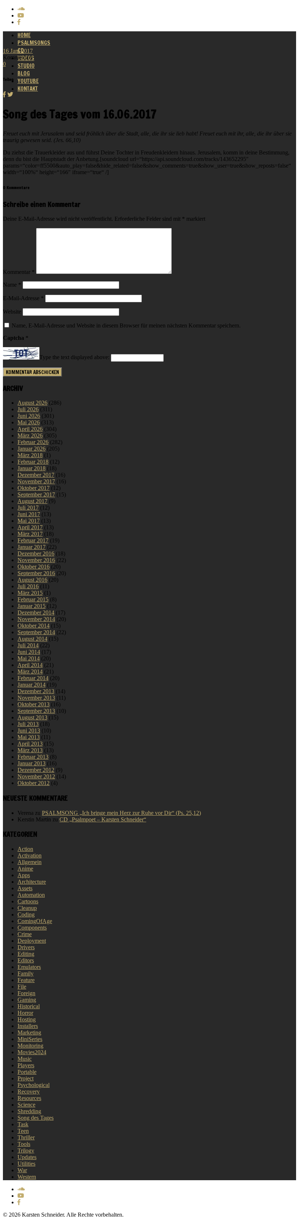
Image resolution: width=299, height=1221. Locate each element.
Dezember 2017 (36, 475)
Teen (23, 1131)
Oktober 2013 (34, 704)
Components (32, 927)
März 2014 (30, 671)
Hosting (27, 1019)
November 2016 (36, 560)
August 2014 (32, 639)
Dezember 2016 (36, 553)
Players (26, 1065)
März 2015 (30, 593)
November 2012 (36, 776)
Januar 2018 (32, 468)
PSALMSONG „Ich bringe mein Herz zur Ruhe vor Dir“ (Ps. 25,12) (121, 813)
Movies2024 (32, 1052)
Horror (25, 1013)
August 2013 (32, 717)
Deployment (32, 941)
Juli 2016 (28, 586)
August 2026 (32, 403)
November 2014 (36, 619)
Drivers (26, 947)
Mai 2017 (29, 521)
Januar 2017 (32, 547)
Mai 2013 (29, 737)
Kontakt (28, 89)
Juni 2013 (29, 730)
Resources (29, 1098)
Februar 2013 (33, 757)
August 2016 (32, 580)
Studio (26, 66)
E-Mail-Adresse (23, 298)
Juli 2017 (28, 508)
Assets (25, 888)
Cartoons (28, 901)
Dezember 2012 (36, 770)
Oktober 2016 (34, 567)
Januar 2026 (32, 448)
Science (26, 1105)
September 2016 (36, 573)
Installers (28, 1026)
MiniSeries (30, 1039)
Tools (24, 1144)
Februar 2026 (33, 442)
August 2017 (32, 501)
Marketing (29, 1032)
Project (26, 1078)
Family (26, 973)
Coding (26, 914)
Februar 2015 (33, 599)
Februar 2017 (33, 540)
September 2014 (36, 632)
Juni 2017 (29, 514)
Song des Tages (36, 1118)
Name (12, 285)
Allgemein (30, 862)
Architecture (32, 882)
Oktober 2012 (34, 783)
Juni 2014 (29, 652)
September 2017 (36, 494)
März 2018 (30, 455)
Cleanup (27, 908)
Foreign (26, 993)
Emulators (29, 967)
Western (27, 1177)
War (22, 1170)
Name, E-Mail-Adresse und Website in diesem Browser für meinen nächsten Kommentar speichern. (126, 325)
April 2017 (30, 527)
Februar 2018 (33, 462)
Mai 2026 (29, 422)
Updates (27, 1157)
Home (24, 35)
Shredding (29, 1111)
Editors (26, 960)
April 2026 (30, 429)
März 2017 (30, 534)
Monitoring (30, 1046)
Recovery (29, 1091)
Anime (25, 868)
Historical (29, 1006)
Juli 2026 (28, 409)
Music (25, 1059)
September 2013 (36, 711)
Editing (26, 954)
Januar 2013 (32, 763)
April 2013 (30, 744)
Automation (31, 895)
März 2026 (30, 435)
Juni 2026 (29, 416)
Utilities (26, 1164)
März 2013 (30, 750)
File (22, 987)
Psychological (34, 1085)
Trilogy (26, 1150)
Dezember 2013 (36, 691)
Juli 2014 (28, 645)
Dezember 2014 (36, 612)
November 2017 (36, 481)
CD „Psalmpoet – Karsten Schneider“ (102, 819)
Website (12, 312)
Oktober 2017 (34, 488)
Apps (24, 875)
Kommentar (19, 272)
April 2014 (30, 665)
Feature (26, 980)
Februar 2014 (33, 678)
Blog (24, 73)
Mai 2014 (29, 658)
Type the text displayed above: (74, 357)
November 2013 (36, 698)
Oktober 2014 (34, 626)
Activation (30, 855)
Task (23, 1124)
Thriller (26, 1137)
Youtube (28, 81)
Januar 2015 (32, 606)
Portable (27, 1072)
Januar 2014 (32, 685)
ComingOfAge (35, 921)
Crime (25, 934)
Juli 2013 (28, 724)
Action (25, 849)
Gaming (27, 1000)
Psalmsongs (34, 43)
